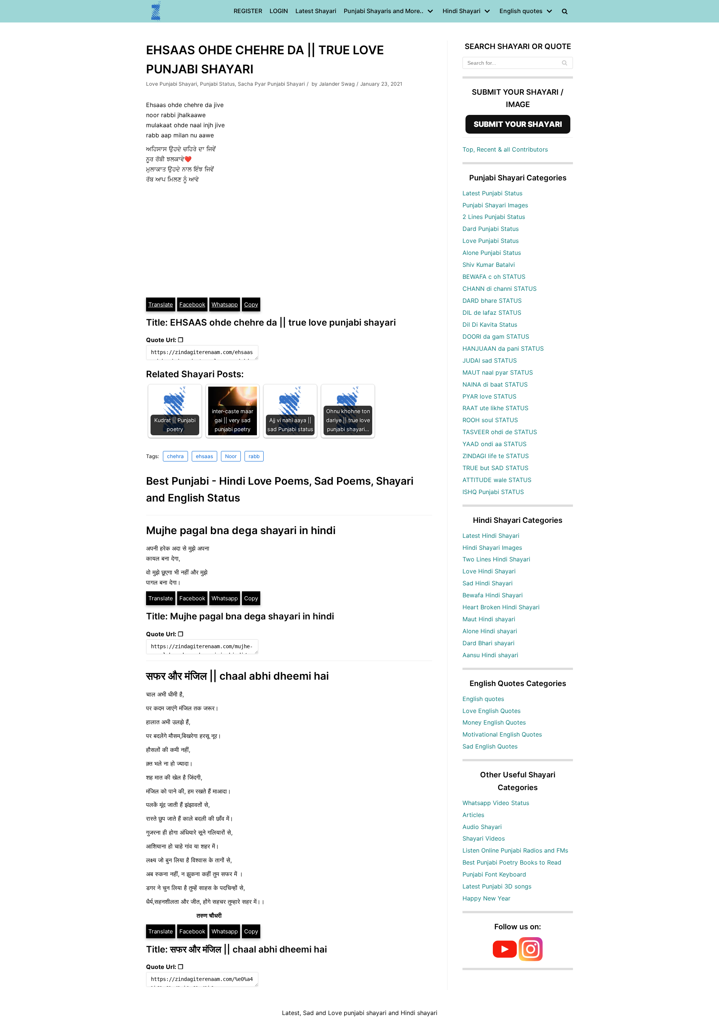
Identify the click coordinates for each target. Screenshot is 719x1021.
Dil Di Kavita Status (489, 324)
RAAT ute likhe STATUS (495, 408)
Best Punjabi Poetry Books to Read (511, 862)
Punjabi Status (217, 84)
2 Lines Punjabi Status (493, 216)
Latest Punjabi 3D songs (496, 886)
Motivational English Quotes (502, 734)
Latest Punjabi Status (492, 193)
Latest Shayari (315, 11)
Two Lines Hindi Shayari (496, 559)
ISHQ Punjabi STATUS (493, 492)
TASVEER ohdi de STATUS (499, 432)
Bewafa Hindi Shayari (492, 595)
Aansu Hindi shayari (490, 655)
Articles (473, 815)
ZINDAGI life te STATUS (495, 456)
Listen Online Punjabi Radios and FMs (515, 850)
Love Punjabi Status (490, 240)
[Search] (564, 63)
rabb (254, 456)
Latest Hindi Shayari (490, 535)
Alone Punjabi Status (491, 252)
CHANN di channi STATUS (499, 288)
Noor (231, 456)
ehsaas (204, 456)
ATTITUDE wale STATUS (496, 480)
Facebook (192, 304)
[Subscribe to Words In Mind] (505, 959)
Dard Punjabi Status (490, 228)
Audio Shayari (482, 826)
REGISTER (248, 11)
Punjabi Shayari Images (495, 205)
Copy (251, 304)
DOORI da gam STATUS (495, 336)
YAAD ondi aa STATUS (494, 444)
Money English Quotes (494, 722)
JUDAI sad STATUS (489, 360)
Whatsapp (225, 304)
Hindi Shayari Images (492, 547)
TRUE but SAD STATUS (495, 468)
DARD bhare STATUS (492, 300)
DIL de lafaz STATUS (491, 312)
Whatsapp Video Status (495, 803)
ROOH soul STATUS (490, 420)
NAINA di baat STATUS (495, 384)
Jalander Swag (337, 84)
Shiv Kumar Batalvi (488, 264)
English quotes (483, 698)
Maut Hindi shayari (488, 619)
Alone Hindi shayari (489, 631)
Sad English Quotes (490, 746)
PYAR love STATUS (489, 396)
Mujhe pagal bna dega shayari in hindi (241, 530)
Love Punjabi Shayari (171, 84)
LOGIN (279, 11)
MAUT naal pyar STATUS (497, 372)
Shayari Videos (483, 838)
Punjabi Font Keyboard (494, 874)
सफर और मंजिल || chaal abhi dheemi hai (237, 676)
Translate (160, 304)
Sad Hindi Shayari (487, 583)
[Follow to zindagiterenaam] (531, 959)
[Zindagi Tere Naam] (156, 11)
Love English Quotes (491, 710)
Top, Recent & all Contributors (505, 149)
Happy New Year (486, 898)
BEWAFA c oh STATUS (493, 276)
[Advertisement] (289, 240)
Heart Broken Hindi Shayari (501, 607)
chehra (175, 456)
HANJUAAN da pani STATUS (503, 348)
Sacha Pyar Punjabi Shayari (271, 84)
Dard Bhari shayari (488, 643)
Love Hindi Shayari (489, 571)
